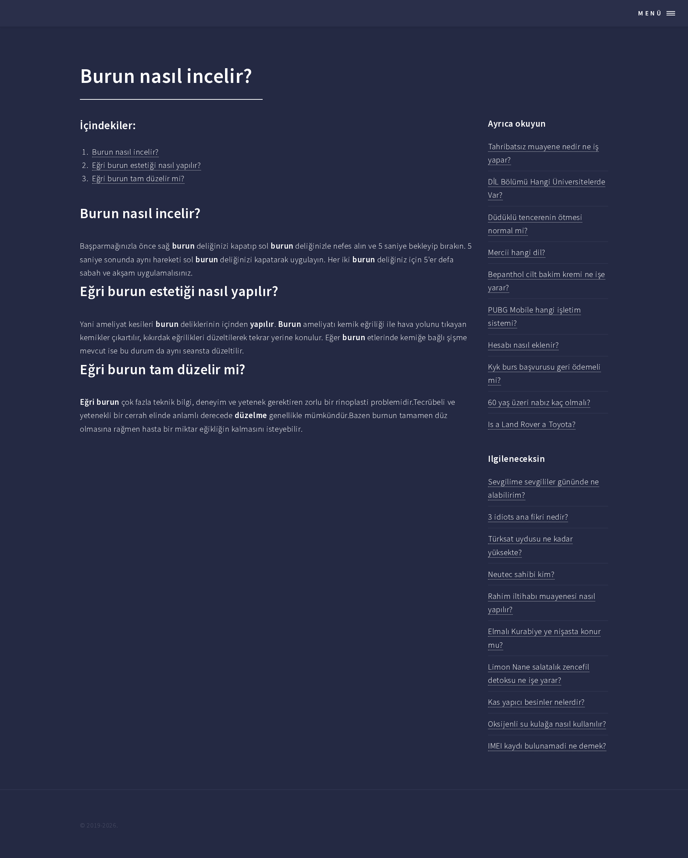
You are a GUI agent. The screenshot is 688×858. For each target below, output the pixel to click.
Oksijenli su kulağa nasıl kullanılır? (547, 724)
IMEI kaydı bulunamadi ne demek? (547, 746)
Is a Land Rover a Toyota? (531, 424)
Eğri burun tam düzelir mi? (138, 178)
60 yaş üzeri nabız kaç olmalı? (539, 402)
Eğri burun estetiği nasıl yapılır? (146, 165)
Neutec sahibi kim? (521, 574)
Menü (650, 13)
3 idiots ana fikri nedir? (528, 517)
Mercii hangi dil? (516, 252)
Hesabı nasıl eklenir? (523, 345)
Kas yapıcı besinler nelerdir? (536, 702)
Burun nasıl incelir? (125, 152)
